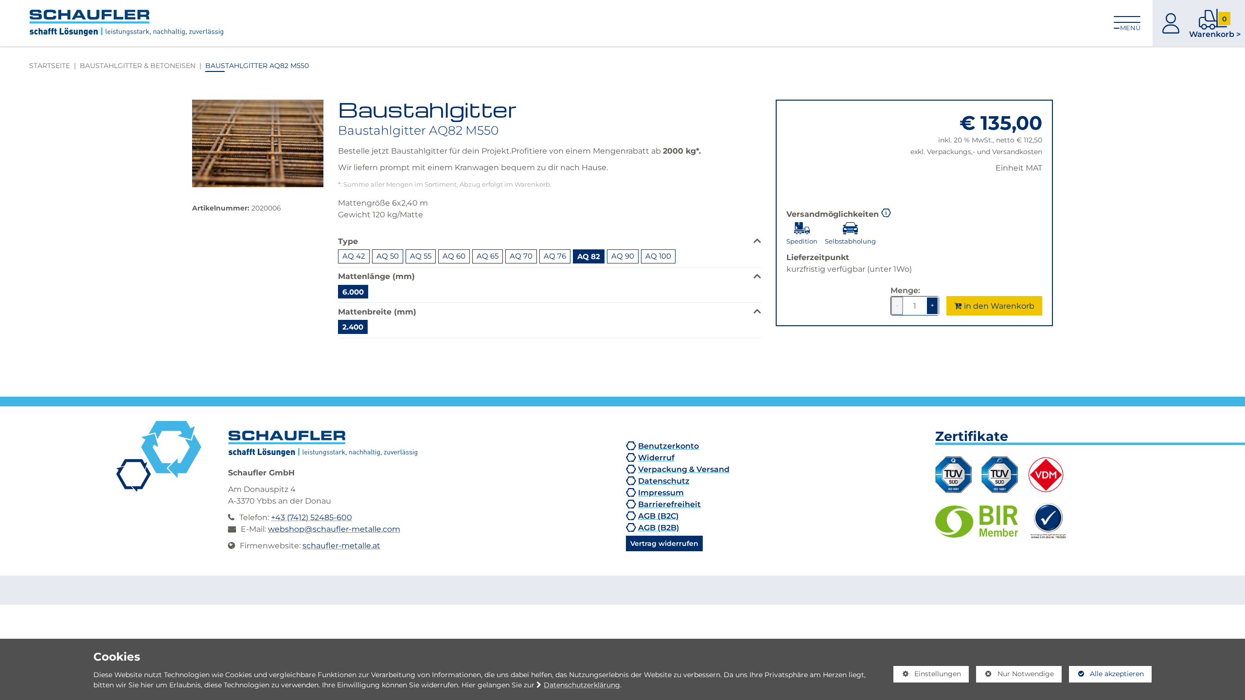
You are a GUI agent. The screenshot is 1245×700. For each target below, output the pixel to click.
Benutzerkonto (668, 446)
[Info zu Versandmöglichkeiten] (886, 212)
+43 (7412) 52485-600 (311, 517)
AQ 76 (555, 256)
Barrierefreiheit (669, 504)
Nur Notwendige (1015, 675)
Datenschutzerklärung (582, 685)
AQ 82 (588, 256)
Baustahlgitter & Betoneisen (138, 65)
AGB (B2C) (658, 516)
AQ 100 (658, 256)
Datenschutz (664, 481)
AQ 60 (454, 256)
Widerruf (656, 457)
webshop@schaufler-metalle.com (334, 529)
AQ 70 (521, 256)
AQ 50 (387, 256)
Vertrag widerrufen (664, 543)
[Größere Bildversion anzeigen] (257, 143)
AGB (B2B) (658, 527)
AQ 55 (420, 256)
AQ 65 (487, 256)
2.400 (352, 327)
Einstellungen (927, 675)
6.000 (353, 292)
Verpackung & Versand (683, 469)
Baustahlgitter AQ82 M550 (257, 65)
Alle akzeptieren (1106, 673)
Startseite (49, 65)
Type (348, 241)
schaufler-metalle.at (341, 545)
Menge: (905, 290)
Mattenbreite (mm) (377, 311)
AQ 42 (353, 256)
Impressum (661, 492)
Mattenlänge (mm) (376, 276)
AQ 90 (622, 256)
